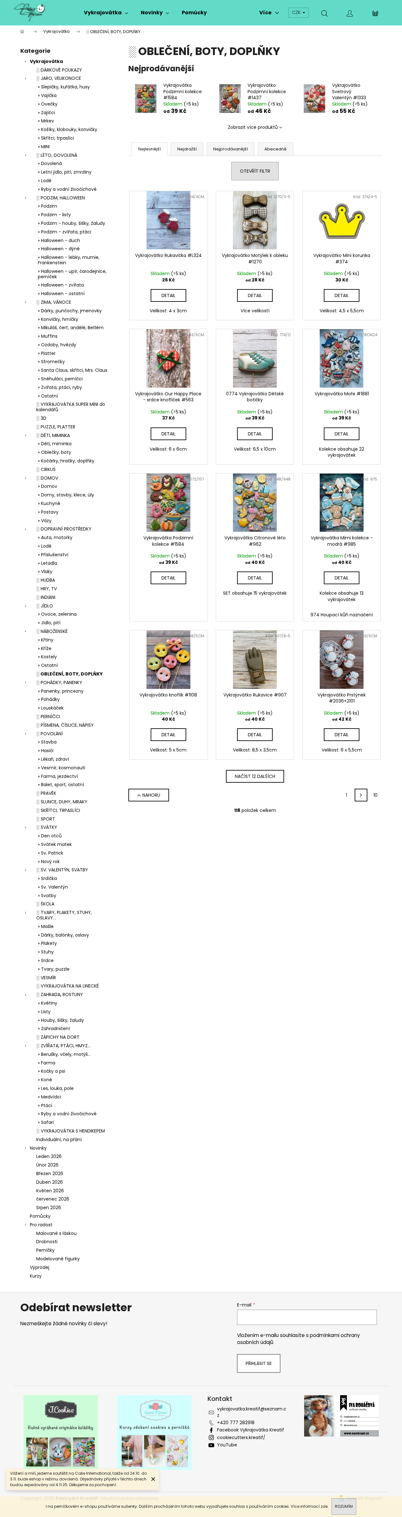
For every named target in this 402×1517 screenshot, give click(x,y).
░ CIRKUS (46, 469)
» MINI (44, 146)
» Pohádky (49, 699)
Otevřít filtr (255, 171)
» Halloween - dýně (59, 249)
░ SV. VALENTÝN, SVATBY (62, 870)
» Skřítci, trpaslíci (56, 138)
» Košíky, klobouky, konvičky (67, 129)
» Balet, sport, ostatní (61, 784)
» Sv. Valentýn (53, 887)
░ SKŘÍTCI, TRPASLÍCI (58, 810)
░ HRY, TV (46, 588)
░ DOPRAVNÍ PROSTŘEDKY (64, 529)
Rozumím (344, 1506)
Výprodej (39, 1267)
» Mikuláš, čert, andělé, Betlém (71, 327)
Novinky (38, 1148)
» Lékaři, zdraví (53, 759)
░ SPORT (45, 819)
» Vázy (44, 520)
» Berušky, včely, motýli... (64, 1054)
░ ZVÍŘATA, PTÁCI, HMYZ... (63, 1046)
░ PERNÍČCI (48, 716)
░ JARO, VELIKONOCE (58, 78)
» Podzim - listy (54, 214)
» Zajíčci (46, 112)
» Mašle (46, 926)
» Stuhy (46, 952)
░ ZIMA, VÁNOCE (53, 302)
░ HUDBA (45, 580)
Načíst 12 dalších (255, 776)
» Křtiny (45, 640)
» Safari (46, 1122)
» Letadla (47, 563)
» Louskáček (51, 708)
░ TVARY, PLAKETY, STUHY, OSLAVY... (64, 915)
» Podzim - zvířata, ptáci (64, 232)
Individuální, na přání (59, 1139)
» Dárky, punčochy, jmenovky (70, 311)
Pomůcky (40, 1216)
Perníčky (45, 1250)
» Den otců (50, 836)
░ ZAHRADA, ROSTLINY (59, 994)
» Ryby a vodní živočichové (67, 189)
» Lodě (44, 180)
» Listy (44, 1011)
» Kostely (47, 657)
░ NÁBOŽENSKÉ (52, 631)
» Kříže (44, 648)
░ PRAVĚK (46, 793)
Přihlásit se (259, 1363)
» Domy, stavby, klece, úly (66, 495)
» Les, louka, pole (56, 1088)
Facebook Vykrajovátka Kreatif (250, 1430)
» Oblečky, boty (54, 452)
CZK (297, 12)
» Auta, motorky (55, 537)
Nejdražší (187, 149)
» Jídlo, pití (49, 623)
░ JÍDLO (44, 606)
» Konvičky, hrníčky (58, 319)
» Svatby (47, 895)
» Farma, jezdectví (58, 776)
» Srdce (46, 960)
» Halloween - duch (59, 240)
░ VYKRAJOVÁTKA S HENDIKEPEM (70, 1131)
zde (324, 1506)
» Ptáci (45, 1105)
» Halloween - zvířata (61, 285)
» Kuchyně (49, 503)
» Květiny (47, 1003)
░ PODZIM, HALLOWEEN (60, 198)
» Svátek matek (55, 844)
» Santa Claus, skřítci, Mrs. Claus (72, 370)
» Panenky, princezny (61, 691)
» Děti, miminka (55, 443)
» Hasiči (45, 750)
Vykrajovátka (46, 61)
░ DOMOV (47, 478)
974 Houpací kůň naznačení (341, 615)
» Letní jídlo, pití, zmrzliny (65, 172)
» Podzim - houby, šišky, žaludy (71, 223)
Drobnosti (47, 1241)
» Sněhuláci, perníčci (60, 379)
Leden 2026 (49, 1156)
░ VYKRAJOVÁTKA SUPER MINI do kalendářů (70, 407)
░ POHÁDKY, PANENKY (59, 682)
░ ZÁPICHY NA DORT (57, 1037)
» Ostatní (48, 396)
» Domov (47, 486)
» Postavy (48, 512)
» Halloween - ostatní (61, 293)
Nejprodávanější (230, 149)
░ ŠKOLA (45, 904)
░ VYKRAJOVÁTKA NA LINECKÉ (67, 986)
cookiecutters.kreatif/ (241, 1437)
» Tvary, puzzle (54, 969)
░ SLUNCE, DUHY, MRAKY (61, 802)
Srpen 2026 (48, 1207)
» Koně (45, 1080)
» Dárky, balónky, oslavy (63, 935)
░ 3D (41, 418)
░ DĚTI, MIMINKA (53, 435)
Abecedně (275, 149)
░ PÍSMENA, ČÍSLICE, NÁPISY (65, 725)
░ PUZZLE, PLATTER (55, 427)
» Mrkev (46, 121)
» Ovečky (48, 104)
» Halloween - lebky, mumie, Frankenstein (68, 260)
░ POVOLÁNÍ (49, 734)
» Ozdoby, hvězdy (57, 345)
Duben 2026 (49, 1182)
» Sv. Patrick (50, 853)
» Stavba (47, 742)
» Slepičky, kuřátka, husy (64, 87)
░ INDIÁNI (45, 597)
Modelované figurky (58, 1259)
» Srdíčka (47, 878)
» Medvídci (49, 1097)
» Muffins (48, 336)
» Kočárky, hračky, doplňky (66, 461)
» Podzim (47, 206)
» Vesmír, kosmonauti (61, 768)
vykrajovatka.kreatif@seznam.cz (251, 1412)
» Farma (46, 1063)
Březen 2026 (49, 1173)
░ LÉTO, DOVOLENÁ (56, 155)
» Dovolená (50, 163)
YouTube (227, 1445)
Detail (168, 295)
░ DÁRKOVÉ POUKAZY (59, 70)
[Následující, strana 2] (361, 795)
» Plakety (47, 943)
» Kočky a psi (51, 1071)
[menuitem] (106, 12)
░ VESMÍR (46, 977)
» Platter (47, 353)
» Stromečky (51, 361)
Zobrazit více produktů (253, 127)
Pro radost (41, 1225)
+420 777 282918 (236, 1422)
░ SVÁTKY (46, 827)
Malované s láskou (56, 1233)
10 (375, 795)
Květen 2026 (50, 1191)
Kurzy (36, 1276)
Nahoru (151, 795)
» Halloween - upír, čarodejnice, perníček (72, 274)
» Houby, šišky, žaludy (61, 1020)
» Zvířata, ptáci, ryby (60, 387)
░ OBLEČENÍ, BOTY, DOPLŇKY (69, 674)
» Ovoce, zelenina (57, 614)
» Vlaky (45, 571)
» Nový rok (49, 861)
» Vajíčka (47, 95)
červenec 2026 (52, 1199)
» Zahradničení (54, 1028)
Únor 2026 (47, 1165)
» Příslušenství (53, 554)
